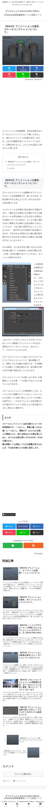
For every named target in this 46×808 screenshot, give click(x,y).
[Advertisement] (23, 105)
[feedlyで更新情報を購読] (13, 545)
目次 (20, 157)
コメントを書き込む (23, 774)
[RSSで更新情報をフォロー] (33, 545)
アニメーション (10, 514)
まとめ (11, 168)
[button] (41, 433)
